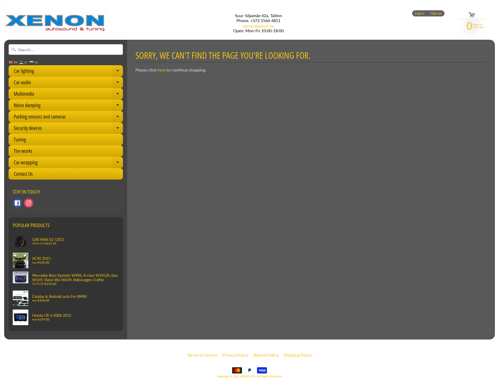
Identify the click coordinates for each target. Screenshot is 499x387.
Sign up (436, 13)
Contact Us (23, 173)
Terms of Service (202, 354)
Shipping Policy (298, 354)
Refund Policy (266, 354)
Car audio (68, 83)
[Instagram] (28, 203)
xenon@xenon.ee (258, 26)
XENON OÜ (247, 376)
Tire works (23, 150)
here (161, 69)
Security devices (68, 129)
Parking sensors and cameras (68, 117)
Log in (419, 13)
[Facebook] (17, 203)
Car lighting (68, 72)
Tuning (20, 139)
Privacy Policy (235, 354)
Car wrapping (68, 163)
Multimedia (68, 95)
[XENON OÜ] (56, 23)
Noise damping (68, 106)
